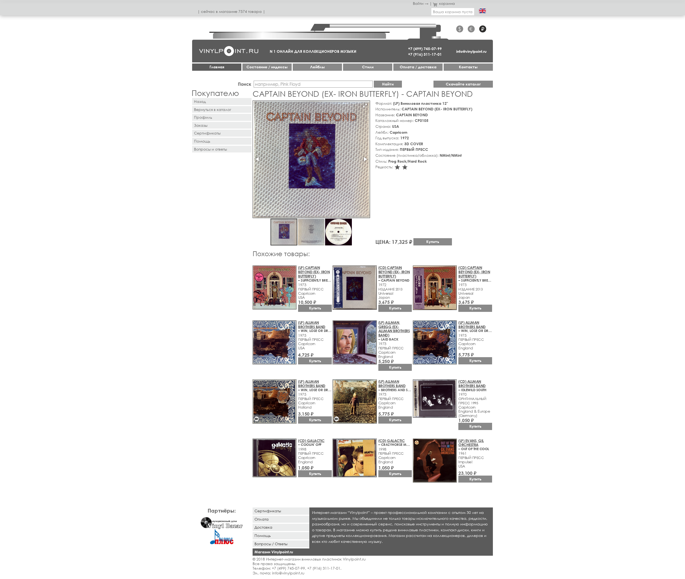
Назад (200, 101)
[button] (365, 105)
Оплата (261, 519)
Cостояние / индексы (267, 67)
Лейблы (317, 67)
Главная (217, 67)
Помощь (202, 141)
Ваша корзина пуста (453, 11)
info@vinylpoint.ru (471, 51)
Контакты (468, 67)
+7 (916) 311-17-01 (425, 54)
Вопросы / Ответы (270, 543)
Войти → (420, 3)
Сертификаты (207, 133)
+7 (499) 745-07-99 (425, 48)
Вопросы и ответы (210, 149)
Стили (368, 67)
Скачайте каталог (463, 84)
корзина (447, 3)
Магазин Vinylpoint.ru (273, 552)
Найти (388, 84)
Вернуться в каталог (212, 109)
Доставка (263, 527)
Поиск (244, 84)
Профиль (203, 117)
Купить (432, 241)
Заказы (200, 125)
